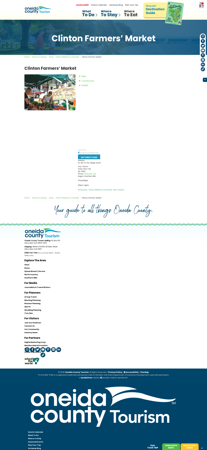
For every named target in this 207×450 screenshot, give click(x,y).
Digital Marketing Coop (35, 342)
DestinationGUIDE (189, 446)
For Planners (32, 292)
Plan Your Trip (131, 5)
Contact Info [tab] (88, 80)
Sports (27, 307)
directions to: (82, 150)
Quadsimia (86, 377)
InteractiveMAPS (171, 446)
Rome (27, 268)
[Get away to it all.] (103, 429)
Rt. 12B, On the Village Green (89, 153)
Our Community (31, 329)
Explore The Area (35, 260)
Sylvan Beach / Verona (34, 271)
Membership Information (36, 345)
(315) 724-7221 (30, 253)
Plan (152, 446)
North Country (31, 274)
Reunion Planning (32, 303)
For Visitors (31, 318)
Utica (26, 265)
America (82, 5)
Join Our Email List (32, 323)
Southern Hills (30, 278)
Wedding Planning (32, 310)
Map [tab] (84, 76)
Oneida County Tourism (77, 372)
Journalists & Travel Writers (37, 287)
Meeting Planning (32, 300)
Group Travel (30, 297)
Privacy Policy (115, 372)
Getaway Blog (116, 5)
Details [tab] (85, 85)
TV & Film (28, 313)
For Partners (32, 338)
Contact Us (29, 326)
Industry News (30, 332)
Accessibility (132, 372)
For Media (30, 283)
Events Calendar (99, 5)
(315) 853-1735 (90, 174)
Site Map (144, 372)
